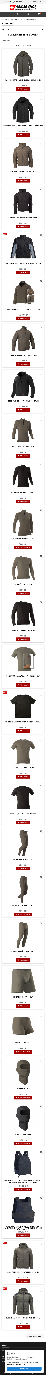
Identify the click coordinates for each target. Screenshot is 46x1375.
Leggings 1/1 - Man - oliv (23, 859)
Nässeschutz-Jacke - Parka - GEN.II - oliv (23, 80)
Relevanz (15, 40)
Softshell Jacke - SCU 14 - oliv (23, 172)
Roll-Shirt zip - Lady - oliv (23, 538)
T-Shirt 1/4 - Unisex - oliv (23, 768)
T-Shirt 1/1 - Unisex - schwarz (23, 630)
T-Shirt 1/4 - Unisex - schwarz (23, 814)
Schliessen (24, 1369)
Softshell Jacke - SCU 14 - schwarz (23, 217)
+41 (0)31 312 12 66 (15, 2)
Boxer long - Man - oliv (23, 997)
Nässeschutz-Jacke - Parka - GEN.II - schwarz (23, 126)
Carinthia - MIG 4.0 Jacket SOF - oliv (23, 1272)
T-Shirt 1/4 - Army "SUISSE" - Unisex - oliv (23, 676)
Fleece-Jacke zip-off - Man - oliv (23, 355)
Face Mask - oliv (23, 1089)
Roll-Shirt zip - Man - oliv (23, 447)
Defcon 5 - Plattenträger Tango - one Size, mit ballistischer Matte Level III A (23, 1181)
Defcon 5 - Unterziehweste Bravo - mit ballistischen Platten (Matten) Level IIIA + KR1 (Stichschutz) (23, 1228)
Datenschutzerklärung (16, 1364)
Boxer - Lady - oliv (23, 1043)
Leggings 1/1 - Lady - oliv (23, 905)
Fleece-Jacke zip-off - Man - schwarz (23, 401)
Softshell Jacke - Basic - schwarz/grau (23, 263)
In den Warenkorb (23, 547)
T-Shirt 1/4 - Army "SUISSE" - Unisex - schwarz (23, 722)
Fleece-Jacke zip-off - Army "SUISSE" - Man (23, 309)
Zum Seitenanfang (35, 1336)
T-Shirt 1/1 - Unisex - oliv (23, 584)
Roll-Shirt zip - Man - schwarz (23, 493)
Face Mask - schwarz (23, 1134)
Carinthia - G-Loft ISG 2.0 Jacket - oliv (23, 1318)
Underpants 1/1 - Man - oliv (23, 951)
